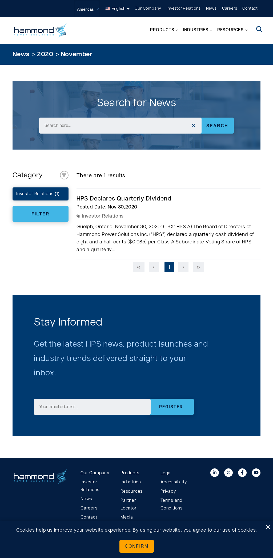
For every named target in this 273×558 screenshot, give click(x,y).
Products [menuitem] (162, 30)
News (211, 8)
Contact (250, 8)
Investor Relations (183, 8)
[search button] (259, 30)
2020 (45, 54)
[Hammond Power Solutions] (41, 30)
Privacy (168, 491)
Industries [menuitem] (195, 30)
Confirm (136, 546)
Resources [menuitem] (230, 30)
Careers (229, 8)
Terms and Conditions (171, 504)
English (119, 9)
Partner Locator (129, 504)
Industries (131, 482)
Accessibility (173, 482)
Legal (166, 473)
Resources (132, 491)
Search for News (136, 103)
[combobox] (120, 126)
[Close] (267, 527)
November (77, 54)
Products (130, 473)
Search (217, 125)
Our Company (148, 8)
